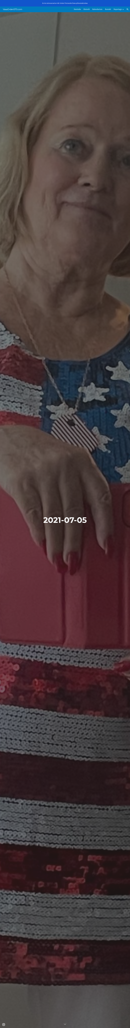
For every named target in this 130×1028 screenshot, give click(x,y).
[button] (127, 9)
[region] (65, 3)
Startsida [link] (77, 9)
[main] (65, 520)
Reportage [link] (118, 9)
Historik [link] (86, 9)
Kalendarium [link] (97, 9)
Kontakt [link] (108, 9)
